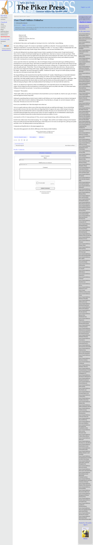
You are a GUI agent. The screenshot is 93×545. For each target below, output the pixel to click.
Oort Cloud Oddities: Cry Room (84, 267)
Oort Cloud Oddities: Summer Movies (84, 365)
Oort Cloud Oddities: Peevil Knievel (84, 382)
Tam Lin (85, 538)
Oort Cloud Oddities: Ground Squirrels (84, 392)
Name (45, 158)
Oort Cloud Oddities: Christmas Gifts (84, 448)
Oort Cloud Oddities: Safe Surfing (84, 247)
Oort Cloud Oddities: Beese (84, 284)
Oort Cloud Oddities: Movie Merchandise (84, 352)
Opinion (28, 16)
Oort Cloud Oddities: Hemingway (84, 412)
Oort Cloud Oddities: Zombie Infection (84, 398)
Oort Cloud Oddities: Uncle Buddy (84, 487)
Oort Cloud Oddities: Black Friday (84, 158)
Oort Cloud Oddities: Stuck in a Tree (84, 237)
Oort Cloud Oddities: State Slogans (84, 154)
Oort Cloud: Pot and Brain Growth (84, 161)
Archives (3, 26)
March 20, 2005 (23, 16)
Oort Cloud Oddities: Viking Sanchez (84, 325)
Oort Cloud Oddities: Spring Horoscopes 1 (84, 80)
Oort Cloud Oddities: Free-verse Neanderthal (84, 431)
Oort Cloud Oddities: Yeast (84, 294)
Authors (3, 27)
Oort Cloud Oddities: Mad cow (84, 438)
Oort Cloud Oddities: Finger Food (84, 244)
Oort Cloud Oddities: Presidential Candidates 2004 (84, 426)
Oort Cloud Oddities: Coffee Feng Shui (84, 93)
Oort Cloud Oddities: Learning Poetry (84, 342)
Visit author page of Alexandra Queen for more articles (84, 27)
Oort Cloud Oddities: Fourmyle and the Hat (85, 121)
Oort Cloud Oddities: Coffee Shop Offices (84, 435)
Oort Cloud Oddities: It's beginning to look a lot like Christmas (85, 457)
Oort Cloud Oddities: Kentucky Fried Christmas (84, 147)
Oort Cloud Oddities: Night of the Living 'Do (85, 234)
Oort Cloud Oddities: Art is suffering (84, 59)
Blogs (2, 29)
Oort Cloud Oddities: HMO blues (84, 271)
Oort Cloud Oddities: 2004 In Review (84, 301)
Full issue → (42, 137)
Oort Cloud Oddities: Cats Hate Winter (84, 168)
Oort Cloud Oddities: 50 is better (85, 130)
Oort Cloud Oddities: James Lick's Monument (84, 63)
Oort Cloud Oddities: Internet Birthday (84, 118)
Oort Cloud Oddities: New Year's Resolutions (85, 469)
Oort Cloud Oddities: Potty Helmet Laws (84, 171)
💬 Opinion (23, 25)
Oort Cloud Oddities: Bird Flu (84, 70)
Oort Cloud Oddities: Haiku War (84, 402)
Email (45, 162)
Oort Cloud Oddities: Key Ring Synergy (84, 332)
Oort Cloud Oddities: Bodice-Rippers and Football (84, 452)
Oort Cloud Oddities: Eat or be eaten (84, 466)
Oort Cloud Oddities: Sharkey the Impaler (84, 115)
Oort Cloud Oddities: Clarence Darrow (84, 415)
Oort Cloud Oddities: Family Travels (84, 97)
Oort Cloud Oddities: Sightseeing (84, 349)
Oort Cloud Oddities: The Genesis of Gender (85, 345)
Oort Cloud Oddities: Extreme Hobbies (84, 422)
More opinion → (33, 137)
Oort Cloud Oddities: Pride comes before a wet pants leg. (84, 500)
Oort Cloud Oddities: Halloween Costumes (84, 329)
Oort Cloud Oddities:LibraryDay (84, 291)
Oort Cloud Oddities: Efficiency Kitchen (84, 67)
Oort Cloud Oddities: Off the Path (84, 90)
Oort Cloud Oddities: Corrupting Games (84, 183)
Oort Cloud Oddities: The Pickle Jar (84, 389)
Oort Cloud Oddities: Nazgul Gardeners (84, 379)
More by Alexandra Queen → (20, 137)
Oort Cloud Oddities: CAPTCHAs (84, 395)
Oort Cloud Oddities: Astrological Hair (84, 212)
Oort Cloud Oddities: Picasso (84, 241)
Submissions (4, 34)
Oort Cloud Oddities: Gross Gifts (84, 151)
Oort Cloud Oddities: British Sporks (84, 231)
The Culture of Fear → (70, 145)
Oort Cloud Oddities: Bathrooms (84, 55)
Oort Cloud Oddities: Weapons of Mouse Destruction (84, 495)
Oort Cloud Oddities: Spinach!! (84, 186)
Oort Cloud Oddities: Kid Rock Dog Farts (84, 304)
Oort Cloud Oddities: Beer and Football (84, 196)
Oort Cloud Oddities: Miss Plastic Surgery (84, 203)
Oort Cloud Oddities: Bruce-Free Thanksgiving (84, 315)
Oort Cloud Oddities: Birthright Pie (84, 310)
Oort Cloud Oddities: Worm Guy (84, 136)
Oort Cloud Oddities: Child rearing (84, 408)
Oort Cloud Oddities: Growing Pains (84, 227)
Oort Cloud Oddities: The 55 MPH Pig (84, 418)
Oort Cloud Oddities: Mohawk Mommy (84, 335)
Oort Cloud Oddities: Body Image (84, 385)
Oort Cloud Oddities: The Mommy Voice (84, 34)
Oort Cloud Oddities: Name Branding (84, 83)
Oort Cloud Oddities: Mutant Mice (84, 193)
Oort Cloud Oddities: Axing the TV (84, 221)
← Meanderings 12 (19, 145)
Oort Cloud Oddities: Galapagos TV (84, 372)
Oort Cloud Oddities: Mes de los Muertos (84, 490)
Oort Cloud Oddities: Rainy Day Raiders (84, 307)
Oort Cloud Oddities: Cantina (84, 277)
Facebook (3, 41)
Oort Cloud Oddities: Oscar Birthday (84, 261)
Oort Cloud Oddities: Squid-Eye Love (84, 287)
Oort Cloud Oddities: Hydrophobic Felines (84, 206)
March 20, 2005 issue (48, 132)
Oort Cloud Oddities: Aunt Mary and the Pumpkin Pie (84, 462)
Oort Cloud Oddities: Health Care (84, 281)
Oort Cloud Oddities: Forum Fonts (84, 209)
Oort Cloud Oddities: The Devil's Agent (84, 513)
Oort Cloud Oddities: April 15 (84, 100)
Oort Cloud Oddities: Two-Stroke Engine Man (84, 179)
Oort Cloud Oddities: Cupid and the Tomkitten (84, 126)
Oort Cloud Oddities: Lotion (84, 355)
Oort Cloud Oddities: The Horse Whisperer (85, 375)
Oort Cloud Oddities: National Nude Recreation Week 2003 (85, 517)
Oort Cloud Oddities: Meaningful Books (84, 322)
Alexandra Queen (21, 23)
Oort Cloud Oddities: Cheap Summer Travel (85, 369)
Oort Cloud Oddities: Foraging (84, 174)
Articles (3, 19)
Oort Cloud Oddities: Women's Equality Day (85, 77)
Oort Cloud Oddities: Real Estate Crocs (84, 445)
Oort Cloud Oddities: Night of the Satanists (85, 484)
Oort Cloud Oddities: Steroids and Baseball (85, 254)
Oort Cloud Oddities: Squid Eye (84, 274)
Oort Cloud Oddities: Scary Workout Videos (85, 140)
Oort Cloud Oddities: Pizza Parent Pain (84, 112)
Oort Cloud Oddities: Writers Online (84, 359)
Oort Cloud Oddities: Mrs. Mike (84, 257)
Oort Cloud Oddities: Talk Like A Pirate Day (85, 189)
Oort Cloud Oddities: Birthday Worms (84, 108)
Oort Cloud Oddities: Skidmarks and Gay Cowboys (84, 104)
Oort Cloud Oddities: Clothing (84, 362)
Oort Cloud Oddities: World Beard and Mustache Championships (84, 475)
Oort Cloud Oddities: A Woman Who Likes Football (85, 47)
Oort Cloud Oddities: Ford (84, 73)
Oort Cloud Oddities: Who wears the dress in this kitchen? (85, 38)
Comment (45, 167)
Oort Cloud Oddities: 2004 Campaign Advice (85, 405)
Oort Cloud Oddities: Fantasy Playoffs (84, 297)
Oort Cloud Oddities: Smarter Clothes (84, 133)
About (2, 24)
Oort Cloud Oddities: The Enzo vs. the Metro (85, 441)
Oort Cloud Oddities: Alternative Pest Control (84, 51)
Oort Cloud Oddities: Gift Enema (84, 264)
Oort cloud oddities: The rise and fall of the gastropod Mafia (85, 509)
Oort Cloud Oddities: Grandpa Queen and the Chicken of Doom (85, 480)
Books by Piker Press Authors (5, 32)
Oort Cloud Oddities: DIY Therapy (84, 251)
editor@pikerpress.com (6, 50)
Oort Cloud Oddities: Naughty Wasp (84, 164)
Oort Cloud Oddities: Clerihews (84, 339)
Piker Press (16, 16)
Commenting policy (45, 192)
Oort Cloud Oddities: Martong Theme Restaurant (84, 217)
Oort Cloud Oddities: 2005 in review (84, 143)
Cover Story (4, 17)
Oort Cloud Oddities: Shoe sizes (84, 42)
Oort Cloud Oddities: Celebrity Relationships (84, 504)
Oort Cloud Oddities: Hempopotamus (84, 224)
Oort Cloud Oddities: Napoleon (84, 319)
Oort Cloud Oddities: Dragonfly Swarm (84, 199)
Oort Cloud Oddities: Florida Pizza (84, 87)
